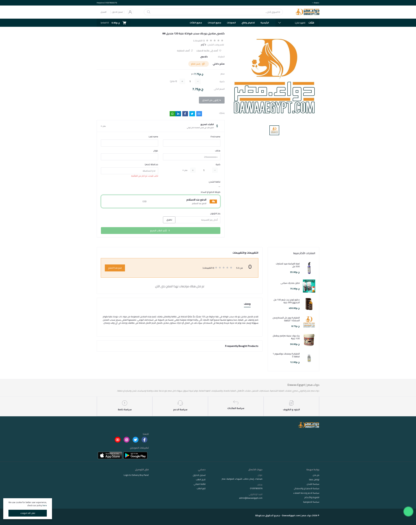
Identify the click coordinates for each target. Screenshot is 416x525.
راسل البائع (196, 64)
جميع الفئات (196, 22)
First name (215, 136)
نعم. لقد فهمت (27, 513)
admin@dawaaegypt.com (250, 498)
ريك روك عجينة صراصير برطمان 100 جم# (286, 337)
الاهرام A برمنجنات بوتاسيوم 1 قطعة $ (286, 355)
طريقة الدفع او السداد (210, 192)
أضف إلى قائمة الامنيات (207, 50)
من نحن (316, 475)
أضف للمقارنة (183, 50)
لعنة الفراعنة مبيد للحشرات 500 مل (288, 265)
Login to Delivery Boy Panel (136, 475)
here (45, 505)
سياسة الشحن (313, 484)
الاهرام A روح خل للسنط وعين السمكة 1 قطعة (286, 319)
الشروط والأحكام (311, 497)
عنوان (155, 150)
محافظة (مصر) (151, 164)
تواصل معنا (314, 479)
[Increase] (193, 170)
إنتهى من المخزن (210, 100)
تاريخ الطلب (201, 479)
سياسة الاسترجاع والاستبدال (306, 488)
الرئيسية (264, 22)
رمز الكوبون (215, 213)
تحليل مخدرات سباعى (290, 283)
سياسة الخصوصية (311, 502)
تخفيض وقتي (248, 22)
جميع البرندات (214, 22)
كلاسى (204, 56)
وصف (247, 304)
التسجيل (103, 12)
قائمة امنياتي (200, 484)
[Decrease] (215, 170)
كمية (218, 164)
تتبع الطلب (201, 488)
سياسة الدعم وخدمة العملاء (306, 493)
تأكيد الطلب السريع (158, 230)
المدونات (231, 22)
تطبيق (169, 220)
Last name (153, 136)
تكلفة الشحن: (214, 181)
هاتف (217, 150)
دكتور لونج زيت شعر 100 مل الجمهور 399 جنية (286, 301)
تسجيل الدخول (117, 12)
